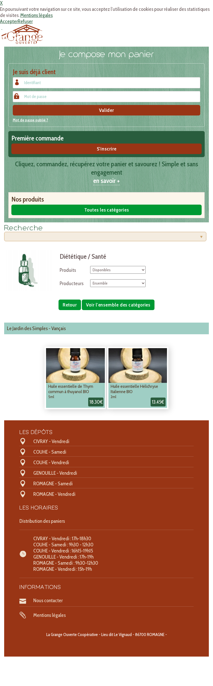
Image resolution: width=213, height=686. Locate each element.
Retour (70, 305)
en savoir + (106, 181)
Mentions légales (36, 15)
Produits (68, 270)
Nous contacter (48, 600)
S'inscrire (106, 149)
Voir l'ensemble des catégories (118, 305)
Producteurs (71, 283)
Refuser (25, 21)
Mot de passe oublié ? (30, 119)
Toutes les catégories (106, 210)
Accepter (9, 21)
